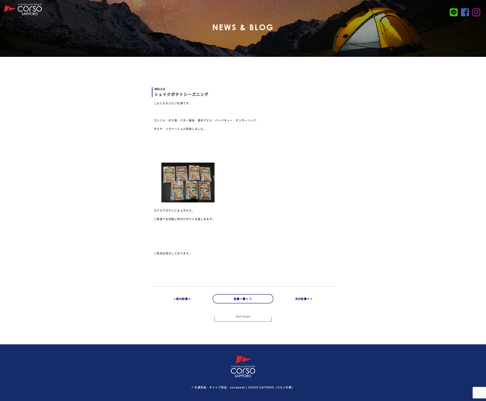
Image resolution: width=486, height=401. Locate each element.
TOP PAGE (243, 317)
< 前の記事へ (182, 299)
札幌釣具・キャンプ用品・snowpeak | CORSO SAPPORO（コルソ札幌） (244, 387)
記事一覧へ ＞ (243, 299)
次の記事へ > (303, 299)
